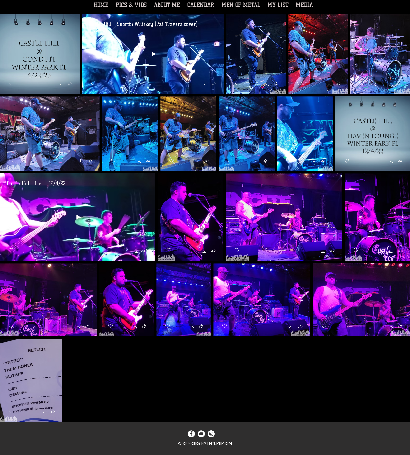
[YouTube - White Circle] (201, 433)
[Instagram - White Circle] (211, 433)
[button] (61, 84)
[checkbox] (11, 83)
